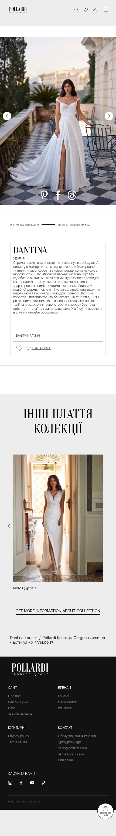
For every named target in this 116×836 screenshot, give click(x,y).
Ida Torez (64, 708)
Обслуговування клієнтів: (77, 736)
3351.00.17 (30, 588)
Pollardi (63, 696)
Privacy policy (18, 736)
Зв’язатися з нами (71, 754)
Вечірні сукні (18, 702)
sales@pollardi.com (72, 748)
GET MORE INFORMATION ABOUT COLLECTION (58, 611)
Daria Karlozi (67, 702)
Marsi (18, 588)
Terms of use (17, 742)
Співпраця (66, 760)
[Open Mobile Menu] (106, 10)
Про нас (14, 696)
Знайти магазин (28, 335)
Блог (11, 708)
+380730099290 (69, 742)
